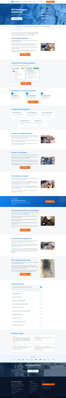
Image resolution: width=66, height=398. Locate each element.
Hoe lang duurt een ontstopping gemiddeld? (18, 300)
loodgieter (32, 143)
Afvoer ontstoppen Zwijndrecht (34, 383)
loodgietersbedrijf (13, 246)
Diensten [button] (34, 1)
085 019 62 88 (21, 51)
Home (12, 29)
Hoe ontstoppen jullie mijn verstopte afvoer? (18, 321)
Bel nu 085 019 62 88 (46, 384)
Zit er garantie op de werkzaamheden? (18, 307)
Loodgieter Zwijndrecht (33, 390)
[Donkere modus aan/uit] (64, 2)
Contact (42, 1)
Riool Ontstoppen (18, 144)
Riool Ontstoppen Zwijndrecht (26, 1)
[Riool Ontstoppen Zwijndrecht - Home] (15, 2)
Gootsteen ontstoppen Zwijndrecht (34, 385)
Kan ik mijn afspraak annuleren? (16, 293)
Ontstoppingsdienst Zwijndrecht (16, 248)
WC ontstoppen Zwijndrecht (33, 387)
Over (38, 1)
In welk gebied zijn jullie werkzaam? (17, 314)
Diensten (14, 29)
